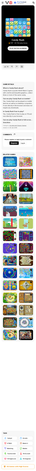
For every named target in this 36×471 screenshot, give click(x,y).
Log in (23, 143)
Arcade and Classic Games (18, 125)
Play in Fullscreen (18, 48)
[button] (6, 122)
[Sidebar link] (3, 3)
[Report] (16, 66)
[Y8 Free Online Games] (9, 2)
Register (14, 143)
